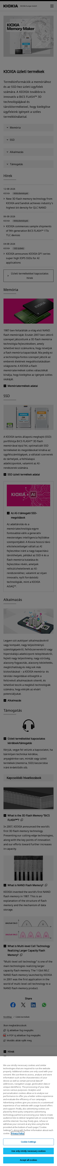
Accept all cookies (28, 1160)
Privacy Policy (17, 1133)
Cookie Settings (28, 1141)
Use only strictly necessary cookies (28, 1151)
